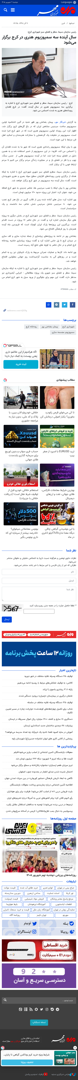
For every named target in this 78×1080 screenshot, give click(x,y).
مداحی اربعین (33, 893)
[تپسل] (5, 345)
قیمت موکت (9, 888)
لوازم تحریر (48, 888)
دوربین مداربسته (12, 893)
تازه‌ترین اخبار (67, 670)
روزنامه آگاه (15, 915)
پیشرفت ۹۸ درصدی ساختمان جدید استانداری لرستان (48, 726)
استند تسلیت (53, 893)
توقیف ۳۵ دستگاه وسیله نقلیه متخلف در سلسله (50, 702)
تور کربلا (69, 893)
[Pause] (43, 366)
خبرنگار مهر (60, 122)
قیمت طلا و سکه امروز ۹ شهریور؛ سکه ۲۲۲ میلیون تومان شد (44, 759)
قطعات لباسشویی (64, 904)
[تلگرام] (57, 1009)
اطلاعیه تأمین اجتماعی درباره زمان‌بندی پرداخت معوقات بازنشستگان (41, 785)
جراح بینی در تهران (65, 888)
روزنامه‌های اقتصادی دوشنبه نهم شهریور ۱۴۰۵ (50, 875)
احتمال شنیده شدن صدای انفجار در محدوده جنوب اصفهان (46, 772)
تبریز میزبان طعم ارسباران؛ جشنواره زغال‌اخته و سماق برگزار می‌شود (42, 765)
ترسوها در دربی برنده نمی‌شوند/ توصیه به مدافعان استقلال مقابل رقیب (39, 804)
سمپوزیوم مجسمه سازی (63, 332)
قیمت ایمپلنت (11, 899)
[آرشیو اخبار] (25, 1009)
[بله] (52, 1009)
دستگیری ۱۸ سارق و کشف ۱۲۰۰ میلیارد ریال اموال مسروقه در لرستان (41, 719)
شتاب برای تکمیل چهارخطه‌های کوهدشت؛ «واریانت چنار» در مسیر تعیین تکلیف (39, 710)
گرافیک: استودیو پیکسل (34, 1074)
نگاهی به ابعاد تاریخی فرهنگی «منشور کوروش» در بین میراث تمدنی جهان (39, 778)
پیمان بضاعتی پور (50, 327)
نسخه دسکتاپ (39, 1022)
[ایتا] (20, 1009)
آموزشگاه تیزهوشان (36, 904)
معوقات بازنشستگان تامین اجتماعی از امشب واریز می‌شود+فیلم (43, 752)
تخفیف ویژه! (27, 1062)
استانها (71, 23)
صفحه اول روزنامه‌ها (63, 818)
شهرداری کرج (68, 327)
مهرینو (65, 915)
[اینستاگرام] (47, 1009)
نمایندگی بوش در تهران (64, 910)
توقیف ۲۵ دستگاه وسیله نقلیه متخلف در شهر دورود (48, 676)
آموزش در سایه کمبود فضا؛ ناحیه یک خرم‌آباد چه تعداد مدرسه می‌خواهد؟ (39, 732)
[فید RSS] (31, 1009)
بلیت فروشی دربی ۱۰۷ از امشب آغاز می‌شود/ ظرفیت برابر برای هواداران (40, 791)
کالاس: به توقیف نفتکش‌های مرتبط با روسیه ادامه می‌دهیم (45, 683)
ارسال (6, 619)
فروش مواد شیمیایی (34, 899)
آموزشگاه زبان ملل (41, 910)
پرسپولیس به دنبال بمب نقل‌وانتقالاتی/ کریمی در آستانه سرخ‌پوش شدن (39, 811)
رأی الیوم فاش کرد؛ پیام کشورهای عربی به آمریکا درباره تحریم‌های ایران (40, 798)
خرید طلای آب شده (29, 888)
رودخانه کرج (31, 327)
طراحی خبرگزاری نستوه (61, 1074)
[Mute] (48, 366)
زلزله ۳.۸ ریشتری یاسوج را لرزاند (58, 689)
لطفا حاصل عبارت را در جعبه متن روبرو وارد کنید (53, 606)
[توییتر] (41, 1009)
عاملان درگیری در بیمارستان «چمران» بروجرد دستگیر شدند (46, 696)
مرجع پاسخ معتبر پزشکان (61, 899)
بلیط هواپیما (12, 904)
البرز (63, 23)
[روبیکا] (36, 1009)
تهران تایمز (41, 915)
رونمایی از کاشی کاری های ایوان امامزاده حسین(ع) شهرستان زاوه (42, 739)
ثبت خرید (21, 364)
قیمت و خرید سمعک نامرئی (16, 910)
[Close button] (75, 1048)
